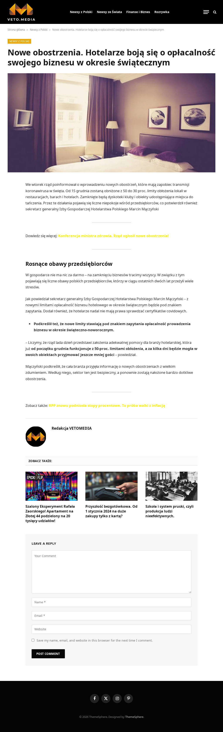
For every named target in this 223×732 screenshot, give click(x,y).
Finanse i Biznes (138, 12)
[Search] (214, 12)
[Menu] (206, 12)
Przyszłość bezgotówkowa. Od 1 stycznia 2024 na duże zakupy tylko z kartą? (111, 511)
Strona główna (16, 30)
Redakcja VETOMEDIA (72, 428)
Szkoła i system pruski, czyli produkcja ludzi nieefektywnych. (169, 511)
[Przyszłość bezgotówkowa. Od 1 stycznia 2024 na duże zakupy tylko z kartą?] (111, 486)
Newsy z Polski (81, 12)
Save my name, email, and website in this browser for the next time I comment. (95, 640)
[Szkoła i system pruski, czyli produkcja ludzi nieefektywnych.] (171, 486)
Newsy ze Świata (109, 12)
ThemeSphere (134, 717)
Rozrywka (161, 12)
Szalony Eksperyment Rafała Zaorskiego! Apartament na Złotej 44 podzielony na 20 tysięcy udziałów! (50, 513)
